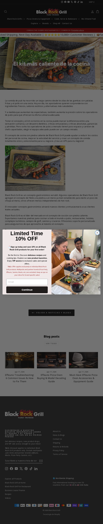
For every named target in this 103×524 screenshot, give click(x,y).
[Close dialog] (97, 233)
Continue (27, 289)
